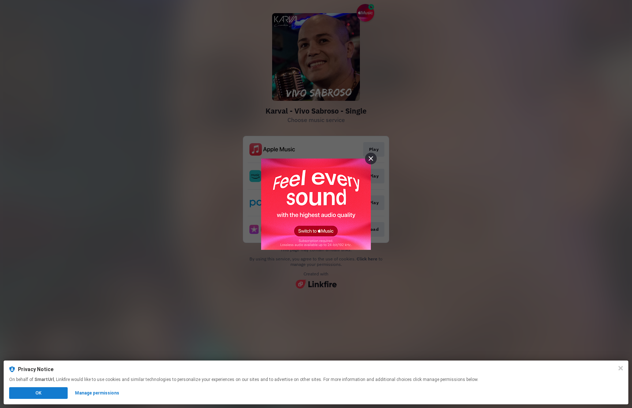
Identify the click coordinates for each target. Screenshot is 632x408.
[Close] (621, 368)
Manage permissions (97, 393)
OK (38, 393)
